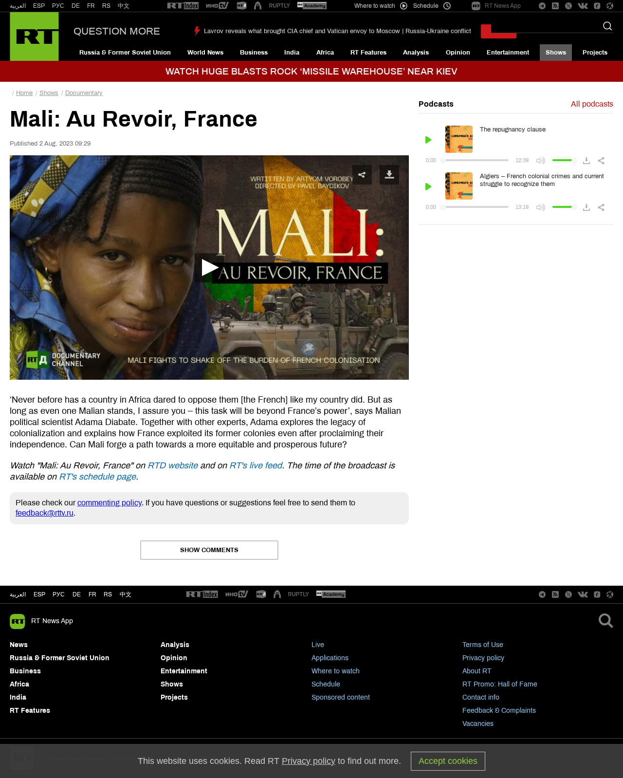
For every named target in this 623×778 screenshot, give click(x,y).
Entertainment (508, 52)
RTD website (172, 465)
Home (24, 93)
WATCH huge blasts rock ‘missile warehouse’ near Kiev (311, 71)
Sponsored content (341, 697)
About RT (477, 671)
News (19, 644)
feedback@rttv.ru (44, 513)
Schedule (326, 684)
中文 (123, 5)
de (77, 594)
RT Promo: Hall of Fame (499, 684)
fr (92, 594)
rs (108, 594)
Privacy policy (483, 658)
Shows (556, 52)
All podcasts (592, 104)
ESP (39, 5)
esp (39, 594)
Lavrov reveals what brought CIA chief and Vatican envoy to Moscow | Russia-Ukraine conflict (337, 31)
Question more (116, 31)
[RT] (183, 6)
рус (59, 594)
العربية (18, 5)
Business (254, 52)
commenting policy (109, 503)
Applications (330, 658)
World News (205, 52)
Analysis (416, 52)
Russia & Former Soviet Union (125, 52)
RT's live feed (255, 465)
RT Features (368, 52)
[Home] (34, 36)
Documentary (84, 93)
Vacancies (478, 723)
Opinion (458, 52)
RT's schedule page (97, 477)
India (291, 52)
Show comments (209, 550)
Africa (325, 52)
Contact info (480, 697)
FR (91, 5)
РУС (58, 5)
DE (76, 5)
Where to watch (336, 671)
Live (318, 644)
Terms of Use (482, 644)
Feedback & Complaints (499, 710)
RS (106, 5)
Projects (595, 52)
